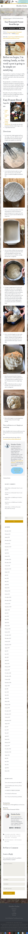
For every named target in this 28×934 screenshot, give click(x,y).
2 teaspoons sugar (7, 119)
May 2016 (7, 764)
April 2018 (7, 698)
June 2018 (7, 692)
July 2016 (6, 758)
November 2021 (8, 562)
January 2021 (7, 594)
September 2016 (8, 752)
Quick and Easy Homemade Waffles (11, 809)
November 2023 (8, 531)
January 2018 (7, 707)
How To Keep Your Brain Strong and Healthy (13, 796)
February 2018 (7, 704)
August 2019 (7, 647)
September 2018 (8, 682)
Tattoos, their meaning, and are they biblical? (13, 782)
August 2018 (7, 685)
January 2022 (7, 556)
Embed (17, 33)
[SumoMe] (27, 933)
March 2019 (7, 663)
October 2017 (7, 717)
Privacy (14, 910)
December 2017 (8, 711)
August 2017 (7, 723)
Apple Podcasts (11, 36)
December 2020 (8, 597)
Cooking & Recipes (10, 834)
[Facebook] (5, 933)
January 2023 (7, 537)
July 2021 (6, 575)
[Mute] (19, 28)
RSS (17, 36)
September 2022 (8, 546)
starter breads (9, 840)
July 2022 (6, 549)
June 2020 (7, 616)
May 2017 (7, 733)
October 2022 (7, 543)
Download (19, 32)
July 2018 (6, 688)
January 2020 (7, 632)
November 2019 (8, 638)
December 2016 (8, 748)
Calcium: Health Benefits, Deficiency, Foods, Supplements (13, 786)
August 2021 (7, 572)
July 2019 (6, 651)
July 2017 (6, 726)
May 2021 (7, 581)
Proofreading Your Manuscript (11, 793)
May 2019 (7, 657)
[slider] (22, 28)
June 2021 (7, 578)
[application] (14, 28)
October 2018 (7, 679)
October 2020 (7, 603)
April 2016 (7, 767)
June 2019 (7, 654)
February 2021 (7, 591)
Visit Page (2, 0)
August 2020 (7, 609)
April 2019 (7, 660)
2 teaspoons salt (7, 115)
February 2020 (7, 628)
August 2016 (7, 755)
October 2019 (7, 641)
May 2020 (7, 619)
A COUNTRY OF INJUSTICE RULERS (12, 790)
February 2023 (7, 534)
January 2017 (7, 745)
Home (3, 12)
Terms (14, 912)
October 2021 (7, 565)
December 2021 (8, 559)
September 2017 (8, 720)
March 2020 (7, 625)
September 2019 (8, 644)
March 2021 (7, 587)
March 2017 (7, 739)
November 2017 (8, 714)
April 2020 (7, 622)
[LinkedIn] (18, 933)
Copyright (14, 913)
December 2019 (8, 635)
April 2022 (7, 553)
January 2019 (7, 669)
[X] (14, 933)
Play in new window (11, 32)
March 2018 (7, 701)
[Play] (4, 28)
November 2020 (8, 600)
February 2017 (7, 742)
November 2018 (8, 676)
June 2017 (7, 729)
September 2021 (8, 568)
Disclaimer (14, 908)
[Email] (23, 933)
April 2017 (7, 736)
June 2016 (7, 761)
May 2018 (7, 695)
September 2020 (8, 606)
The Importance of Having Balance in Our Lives (13, 804)
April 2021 (7, 584)
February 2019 (7, 666)
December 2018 (8, 673)
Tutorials (9, 12)
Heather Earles (21, 6)
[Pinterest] (10, 933)
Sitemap (14, 915)
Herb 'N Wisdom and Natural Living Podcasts (13, 836)
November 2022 (8, 540)
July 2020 (6, 613)
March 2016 (7, 771)
